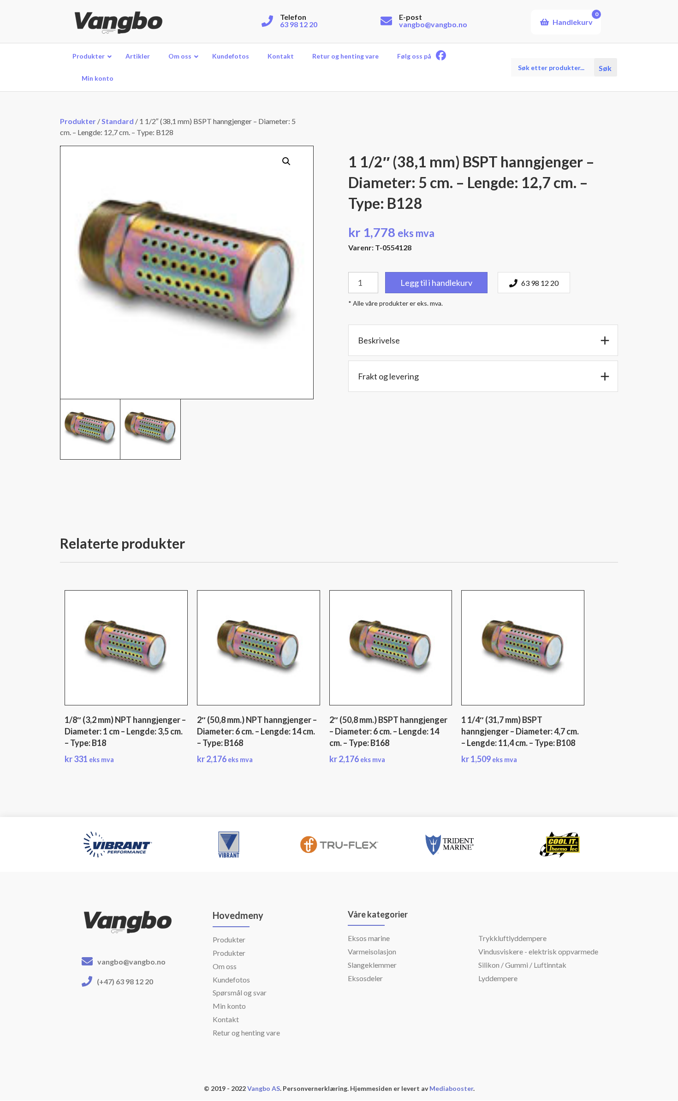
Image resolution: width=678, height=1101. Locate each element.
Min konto (229, 1005)
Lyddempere (497, 978)
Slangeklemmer (372, 964)
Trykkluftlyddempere (512, 938)
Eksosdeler (365, 978)
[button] (286, 161)
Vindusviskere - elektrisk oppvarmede (538, 951)
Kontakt (226, 1019)
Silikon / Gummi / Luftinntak (522, 964)
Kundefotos (231, 979)
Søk (606, 67)
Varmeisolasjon (372, 951)
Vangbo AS (263, 1088)
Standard (117, 121)
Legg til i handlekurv (436, 283)
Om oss (225, 966)
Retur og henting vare (246, 1032)
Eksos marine (369, 938)
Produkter (78, 121)
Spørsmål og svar (240, 992)
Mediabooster (451, 1088)
